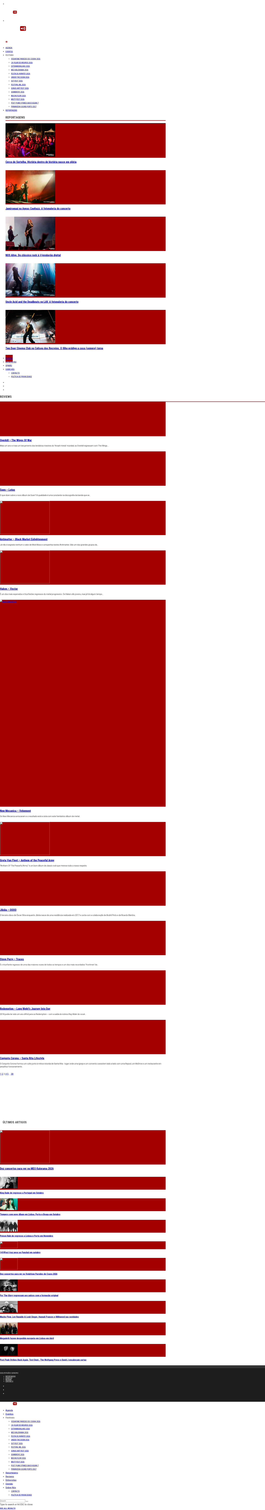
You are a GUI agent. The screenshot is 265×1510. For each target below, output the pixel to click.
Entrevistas (11, 362)
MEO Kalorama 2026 (19, 70)
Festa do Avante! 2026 (20, 74)
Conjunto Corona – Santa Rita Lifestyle (22, 1058)
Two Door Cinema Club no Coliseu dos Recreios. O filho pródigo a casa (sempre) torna (54, 348)
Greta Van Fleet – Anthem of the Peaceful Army (27, 860)
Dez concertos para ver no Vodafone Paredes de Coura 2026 (28, 1274)
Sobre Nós (10, 369)
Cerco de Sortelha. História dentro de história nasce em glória (41, 162)
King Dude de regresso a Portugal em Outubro (22, 1193)
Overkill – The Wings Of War (16, 440)
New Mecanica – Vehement (15, 810)
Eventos (9, 51)
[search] (27, 1501)
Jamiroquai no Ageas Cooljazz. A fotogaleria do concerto (38, 208)
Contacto (15, 373)
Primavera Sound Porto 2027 (23, 107)
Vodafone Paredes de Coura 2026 (25, 59)
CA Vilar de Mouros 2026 (22, 63)
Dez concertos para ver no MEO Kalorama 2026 (27, 1168)
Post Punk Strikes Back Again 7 (25, 103)
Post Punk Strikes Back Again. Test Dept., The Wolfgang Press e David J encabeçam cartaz (43, 1360)
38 (12, 1074)
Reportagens (11, 110)
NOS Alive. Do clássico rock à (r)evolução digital (33, 255)
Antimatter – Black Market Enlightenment (23, 539)
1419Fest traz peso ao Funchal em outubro (20, 1252)
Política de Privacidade (21, 377)
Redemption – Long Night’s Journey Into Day (25, 1008)
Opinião (9, 366)
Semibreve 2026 (17, 92)
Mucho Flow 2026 (18, 96)
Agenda (9, 48)
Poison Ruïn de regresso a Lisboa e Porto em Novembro (26, 1236)
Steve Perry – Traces (12, 959)
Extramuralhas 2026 (20, 66)
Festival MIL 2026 (18, 85)
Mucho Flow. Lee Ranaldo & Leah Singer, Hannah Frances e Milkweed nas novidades (39, 1317)
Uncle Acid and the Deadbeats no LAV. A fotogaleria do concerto (42, 301)
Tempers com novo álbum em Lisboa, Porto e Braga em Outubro (30, 1214)
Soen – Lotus (7, 489)
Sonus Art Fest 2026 (20, 88)
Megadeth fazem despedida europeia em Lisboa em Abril (27, 1338)
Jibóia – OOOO (8, 909)
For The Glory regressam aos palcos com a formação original (29, 1295)
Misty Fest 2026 (17, 99)
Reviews (9, 358)
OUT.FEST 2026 (17, 81)
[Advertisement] (83, 1095)
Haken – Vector (9, 588)
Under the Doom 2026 (20, 77)
